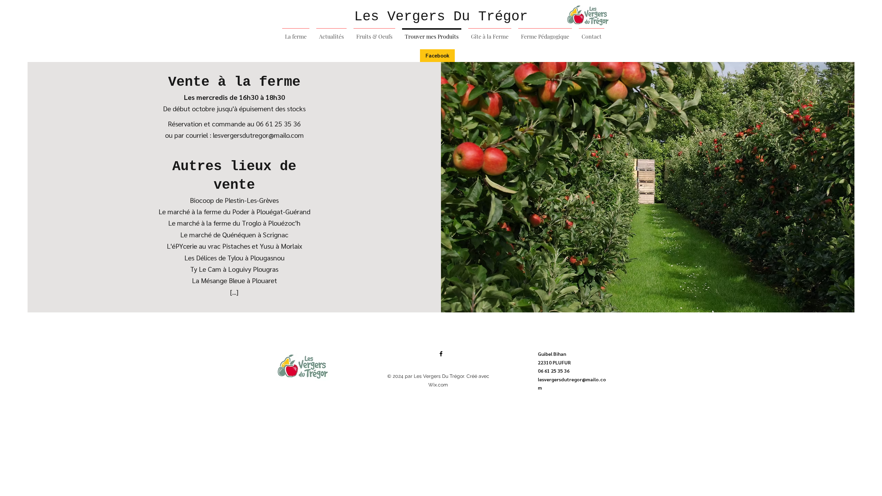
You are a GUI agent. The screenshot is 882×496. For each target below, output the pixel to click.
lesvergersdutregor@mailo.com (258, 135)
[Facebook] (441, 353)
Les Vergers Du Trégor (441, 16)
